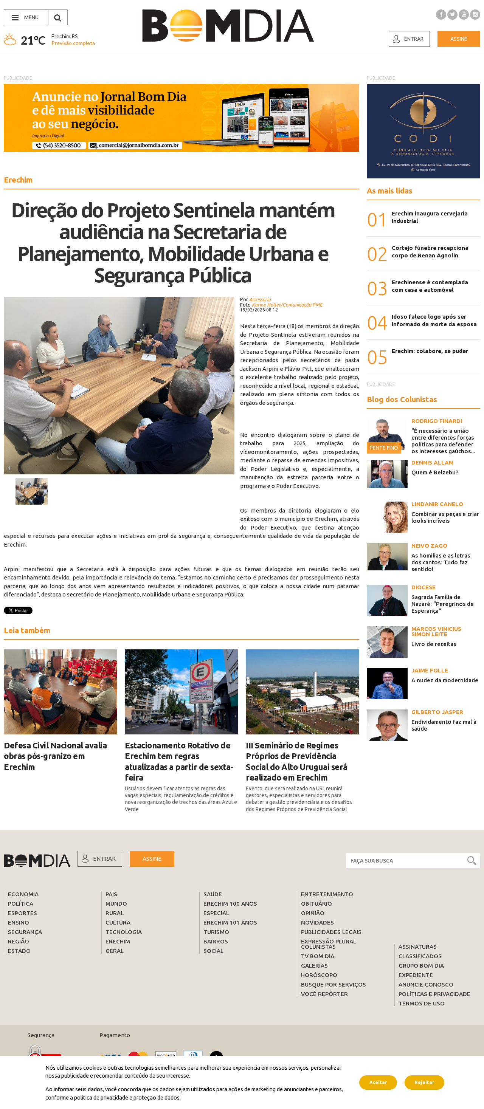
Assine (458, 39)
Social (213, 951)
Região (18, 941)
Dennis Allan (432, 462)
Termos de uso (422, 1003)
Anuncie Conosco (426, 984)
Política (20, 903)
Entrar (414, 39)
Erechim (117, 941)
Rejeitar (424, 1082)
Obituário (316, 903)
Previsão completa (73, 43)
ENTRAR (104, 858)
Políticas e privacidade (434, 994)
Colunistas (318, 946)
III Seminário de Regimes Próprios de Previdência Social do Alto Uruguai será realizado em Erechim (296, 761)
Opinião (312, 913)
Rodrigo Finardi (436, 421)
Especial (216, 913)
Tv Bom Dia (317, 956)
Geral (114, 951)
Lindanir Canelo (437, 504)
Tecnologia (123, 932)
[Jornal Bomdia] (228, 25)
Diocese (423, 587)
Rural (114, 913)
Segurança (25, 932)
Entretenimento (327, 894)
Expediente (416, 975)
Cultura (117, 922)
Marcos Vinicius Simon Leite (436, 631)
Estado (19, 951)
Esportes (22, 913)
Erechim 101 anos (230, 922)
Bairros (215, 941)
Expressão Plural (328, 941)
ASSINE (152, 858)
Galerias (314, 965)
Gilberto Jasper (437, 712)
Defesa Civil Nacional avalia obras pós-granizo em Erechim (55, 755)
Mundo (116, 903)
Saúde (212, 894)
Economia (23, 894)
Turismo (216, 932)
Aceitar (378, 1082)
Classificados (420, 956)
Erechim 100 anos (230, 903)
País (111, 894)
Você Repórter (324, 994)
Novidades (317, 922)
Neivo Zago (429, 545)
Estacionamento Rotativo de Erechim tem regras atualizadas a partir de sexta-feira (179, 761)
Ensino (18, 922)
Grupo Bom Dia (421, 965)
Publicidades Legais (331, 932)
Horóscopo (319, 975)
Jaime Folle (429, 670)
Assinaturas (418, 946)
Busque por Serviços (333, 984)
